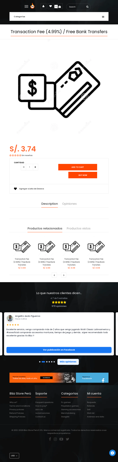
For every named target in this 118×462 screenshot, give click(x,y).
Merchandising (68, 413)
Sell (88, 409)
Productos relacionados (44, 228)
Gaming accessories (71, 409)
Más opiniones (68, 361)
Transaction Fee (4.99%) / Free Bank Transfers (22, 262)
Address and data (95, 416)
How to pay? (41, 406)
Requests (91, 402)
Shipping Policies (17, 416)
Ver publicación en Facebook (59, 349)
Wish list (90, 413)
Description (49, 204)
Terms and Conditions (19, 406)
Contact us (40, 416)
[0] (60, 6)
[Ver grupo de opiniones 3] (46, 361)
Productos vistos (79, 228)
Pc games (66, 402)
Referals (91, 406)
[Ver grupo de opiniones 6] (54, 361)
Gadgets (65, 416)
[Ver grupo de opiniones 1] (39, 361)
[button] (15, 155)
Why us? (13, 402)
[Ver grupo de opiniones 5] (51, 361)
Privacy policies (16, 409)
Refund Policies (16, 413)
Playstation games (70, 406)
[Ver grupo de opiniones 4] (49, 361)
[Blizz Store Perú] (32, 8)
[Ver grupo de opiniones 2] (43, 361)
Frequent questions (44, 402)
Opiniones (69, 204)
